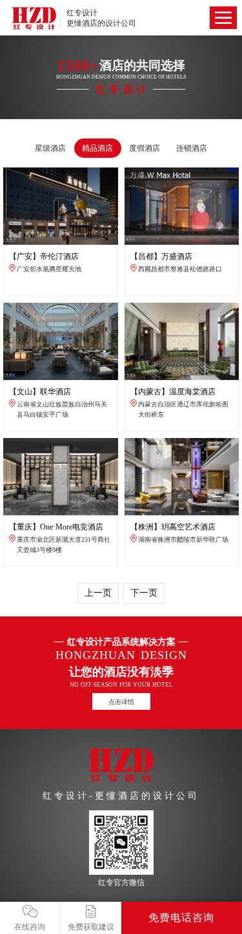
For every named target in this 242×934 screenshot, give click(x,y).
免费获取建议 (91, 926)
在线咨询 (29, 926)
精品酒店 (97, 148)
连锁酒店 (191, 148)
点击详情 (121, 701)
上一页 (98, 593)
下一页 (143, 593)
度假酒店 (144, 148)
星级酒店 (50, 148)
